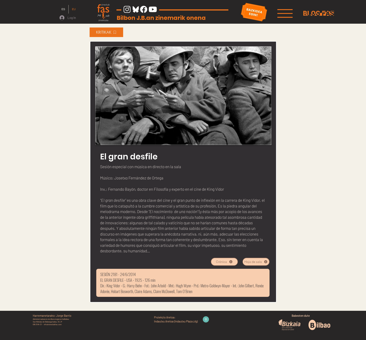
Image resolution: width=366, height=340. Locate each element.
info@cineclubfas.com (53, 324)
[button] (285, 13)
